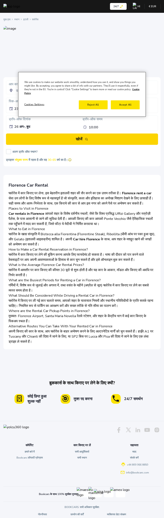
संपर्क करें (134, 457)
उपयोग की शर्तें (77, 514)
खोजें (79, 139)
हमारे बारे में (30, 451)
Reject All (93, 104)
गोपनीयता (42, 514)
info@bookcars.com (137, 472)
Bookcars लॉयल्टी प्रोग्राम (29, 457)
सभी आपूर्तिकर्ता (82, 451)
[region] (82, 94)
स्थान (16, 19)
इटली (25, 19)
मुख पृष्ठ (6, 19)
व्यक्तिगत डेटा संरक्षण (116, 514)
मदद (134, 451)
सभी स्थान (82, 457)
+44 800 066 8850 (137, 464)
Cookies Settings (34, 104)
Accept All (125, 104)
